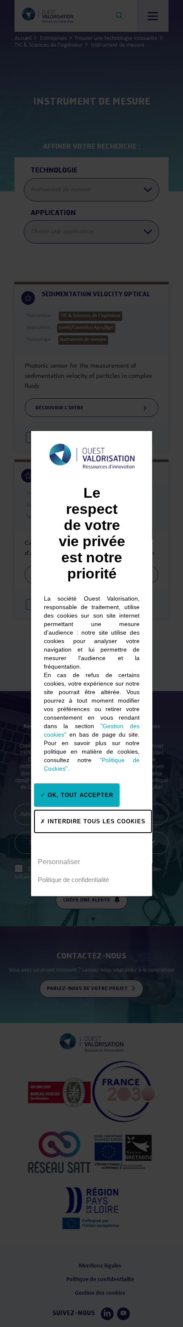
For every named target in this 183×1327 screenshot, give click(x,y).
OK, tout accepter (79, 794)
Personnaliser (59, 861)
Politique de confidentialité (73, 879)
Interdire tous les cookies (96, 821)
